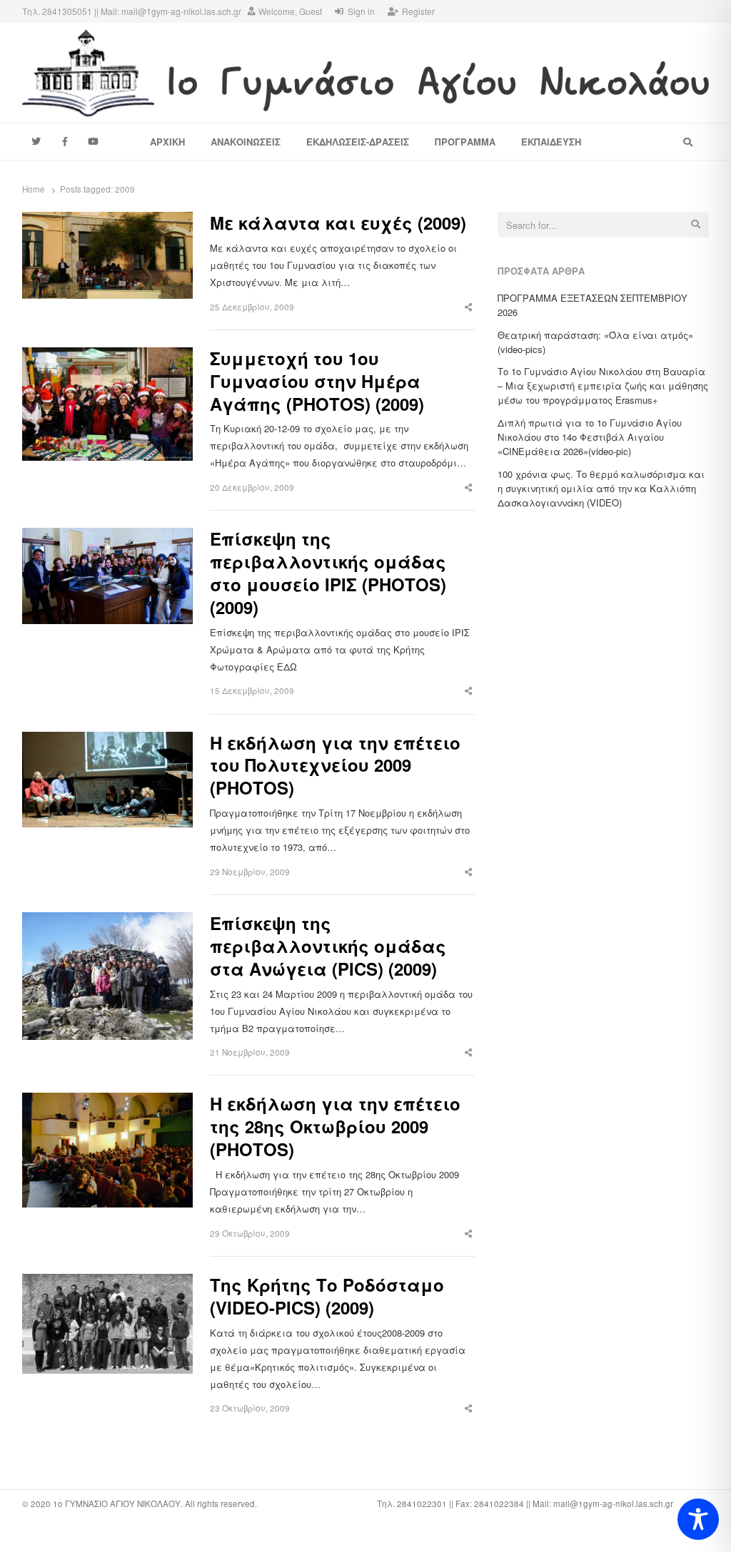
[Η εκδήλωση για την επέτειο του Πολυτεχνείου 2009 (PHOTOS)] (107, 740)
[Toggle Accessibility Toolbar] (698, 1519)
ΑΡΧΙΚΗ (167, 141)
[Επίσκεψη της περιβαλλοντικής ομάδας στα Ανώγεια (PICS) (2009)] (107, 920)
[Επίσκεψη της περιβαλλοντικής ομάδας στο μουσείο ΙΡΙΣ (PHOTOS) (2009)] (107, 536)
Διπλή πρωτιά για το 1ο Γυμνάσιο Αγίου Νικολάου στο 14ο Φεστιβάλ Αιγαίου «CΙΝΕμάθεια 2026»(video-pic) (590, 437)
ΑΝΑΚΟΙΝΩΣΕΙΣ (246, 141)
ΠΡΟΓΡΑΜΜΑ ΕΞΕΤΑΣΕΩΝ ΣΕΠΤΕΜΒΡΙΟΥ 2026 (592, 305)
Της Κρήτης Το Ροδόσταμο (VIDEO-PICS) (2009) (327, 1296)
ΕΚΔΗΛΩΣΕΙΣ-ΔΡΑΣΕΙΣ (357, 141)
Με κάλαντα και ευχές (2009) (338, 223)
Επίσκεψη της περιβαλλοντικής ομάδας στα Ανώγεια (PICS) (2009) (328, 946)
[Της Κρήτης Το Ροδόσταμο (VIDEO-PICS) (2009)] (107, 1282)
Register (418, 11)
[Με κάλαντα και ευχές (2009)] (107, 220)
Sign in (361, 11)
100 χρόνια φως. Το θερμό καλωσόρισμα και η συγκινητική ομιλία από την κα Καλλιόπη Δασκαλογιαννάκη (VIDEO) (601, 488)
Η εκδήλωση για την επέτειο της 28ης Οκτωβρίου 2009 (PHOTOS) (335, 1127)
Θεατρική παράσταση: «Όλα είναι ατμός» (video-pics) (595, 342)
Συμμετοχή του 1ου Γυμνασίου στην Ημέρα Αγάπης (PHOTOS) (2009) (317, 381)
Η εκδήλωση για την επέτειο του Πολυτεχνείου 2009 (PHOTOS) (335, 766)
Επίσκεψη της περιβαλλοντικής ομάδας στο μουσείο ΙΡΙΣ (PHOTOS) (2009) (328, 573)
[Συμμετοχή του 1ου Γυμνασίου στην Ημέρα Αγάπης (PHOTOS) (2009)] (107, 355)
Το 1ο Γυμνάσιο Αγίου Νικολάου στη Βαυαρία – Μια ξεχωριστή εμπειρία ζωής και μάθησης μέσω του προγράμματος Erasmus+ (603, 385)
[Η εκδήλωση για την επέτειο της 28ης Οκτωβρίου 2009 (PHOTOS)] (107, 1101)
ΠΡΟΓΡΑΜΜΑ (465, 141)
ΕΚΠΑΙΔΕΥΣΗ (551, 141)
